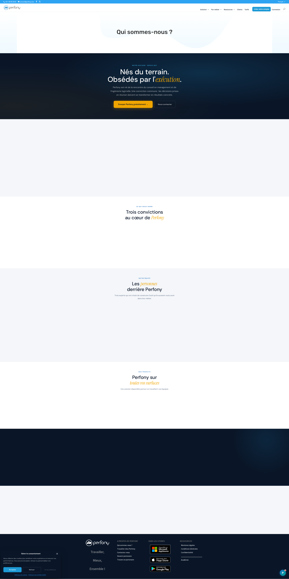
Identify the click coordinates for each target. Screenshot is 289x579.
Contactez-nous (123, 552)
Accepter (12, 570)
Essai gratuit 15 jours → (133, 523)
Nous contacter (165, 104)
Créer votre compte (261, 9)
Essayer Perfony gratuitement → (133, 104)
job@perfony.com (161, 465)
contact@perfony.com (164, 162)
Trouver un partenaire (125, 559)
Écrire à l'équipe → (93, 472)
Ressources (228, 9)
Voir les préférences (50, 570)
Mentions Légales (188, 545)
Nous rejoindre (113, 472)
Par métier (215, 9)
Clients (239, 9)
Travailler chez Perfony (126, 549)
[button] (57, 554)
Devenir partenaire (124, 556)
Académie (185, 560)
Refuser (32, 570)
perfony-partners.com (163, 475)
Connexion (276, 9)
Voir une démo (160, 523)
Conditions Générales (189, 549)
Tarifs (247, 9)
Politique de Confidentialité (37, 575)
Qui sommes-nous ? (124, 545)
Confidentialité (187, 552)
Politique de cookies (21, 575)
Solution (203, 9)
